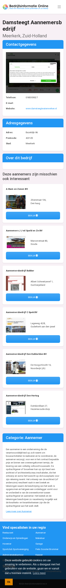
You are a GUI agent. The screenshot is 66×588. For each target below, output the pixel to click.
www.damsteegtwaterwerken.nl (41, 108)
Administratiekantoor (13, 555)
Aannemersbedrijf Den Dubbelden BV (26, 354)
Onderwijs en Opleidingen (15, 538)
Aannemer (41, 532)
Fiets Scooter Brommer (47, 549)
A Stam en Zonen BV (17, 189)
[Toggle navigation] (59, 7)
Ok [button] (8, 581)
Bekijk (32, 215)
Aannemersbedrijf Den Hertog (22, 395)
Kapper (39, 555)
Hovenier (7, 543)
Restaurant (8, 532)
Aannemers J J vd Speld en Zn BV (24, 230)
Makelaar (40, 538)
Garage (39, 543)
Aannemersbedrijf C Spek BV (22, 312)
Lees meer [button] (39, 573)
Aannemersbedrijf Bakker (20, 270)
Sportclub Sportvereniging (16, 549)
